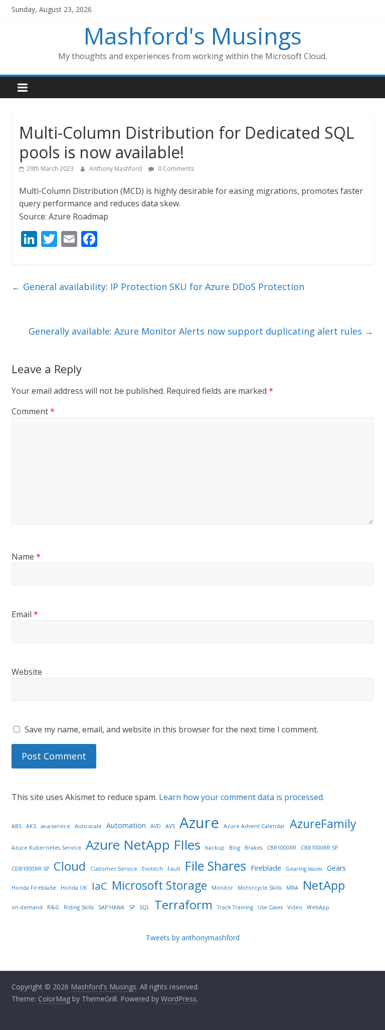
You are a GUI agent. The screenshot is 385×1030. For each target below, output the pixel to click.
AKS (31, 826)
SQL (144, 907)
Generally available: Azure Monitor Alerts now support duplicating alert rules (201, 331)
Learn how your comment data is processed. (241, 797)
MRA (292, 887)
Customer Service (113, 868)
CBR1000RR (281, 847)
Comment (33, 411)
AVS (170, 826)
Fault (173, 868)
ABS (17, 826)
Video (294, 907)
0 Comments (175, 168)
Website (27, 671)
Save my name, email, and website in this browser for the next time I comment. (171, 729)
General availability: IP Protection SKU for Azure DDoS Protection (158, 287)
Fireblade (266, 868)
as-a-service (55, 826)
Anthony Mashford (116, 168)
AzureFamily (323, 824)
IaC (99, 886)
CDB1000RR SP (30, 868)
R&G (53, 907)
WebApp (318, 907)
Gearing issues (304, 868)
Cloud (70, 866)
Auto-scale (88, 826)
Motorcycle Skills (260, 887)
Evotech (152, 868)
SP (132, 907)
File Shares (215, 865)
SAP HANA (111, 907)
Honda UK (74, 887)
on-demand (27, 907)
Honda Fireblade (34, 887)
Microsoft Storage (159, 885)
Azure (199, 823)
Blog (234, 847)
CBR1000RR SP (319, 847)
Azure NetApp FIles (143, 845)
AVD (155, 826)
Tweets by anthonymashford (193, 937)
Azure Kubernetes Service (46, 847)
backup (215, 847)
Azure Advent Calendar (254, 826)
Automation (126, 825)
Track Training (235, 907)
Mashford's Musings (193, 35)
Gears (336, 868)
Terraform (183, 904)
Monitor (222, 887)
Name (26, 556)
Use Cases (270, 907)
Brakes (253, 847)
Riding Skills (79, 907)
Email (25, 614)
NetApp (324, 885)
